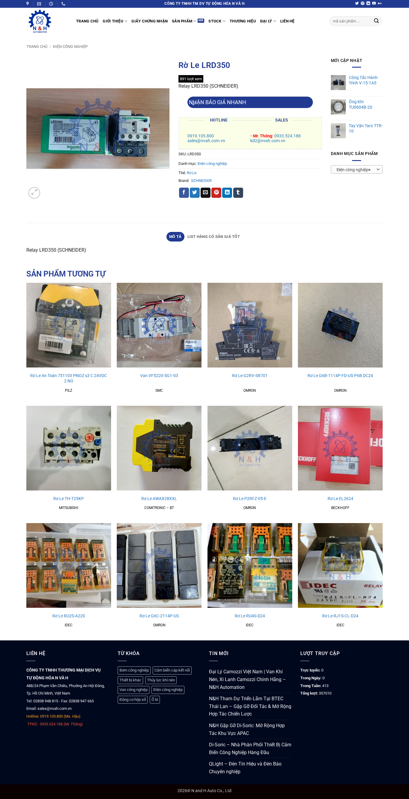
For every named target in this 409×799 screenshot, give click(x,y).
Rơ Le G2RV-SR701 (250, 375)
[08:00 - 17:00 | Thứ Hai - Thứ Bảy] (51, 4)
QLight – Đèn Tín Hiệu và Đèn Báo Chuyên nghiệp (245, 767)
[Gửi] (376, 21)
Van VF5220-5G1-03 (159, 375)
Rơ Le (191, 173)
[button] (34, 193)
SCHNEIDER (201, 180)
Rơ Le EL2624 (340, 498)
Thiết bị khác (130, 680)
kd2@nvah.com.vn (267, 140)
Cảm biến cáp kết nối (172, 670)
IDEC (68, 625)
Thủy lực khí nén (161, 680)
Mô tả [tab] (175, 236)
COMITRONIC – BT (159, 508)
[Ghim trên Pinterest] (216, 193)
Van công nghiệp (133, 689)
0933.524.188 (287, 136)
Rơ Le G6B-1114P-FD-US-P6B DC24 (340, 375)
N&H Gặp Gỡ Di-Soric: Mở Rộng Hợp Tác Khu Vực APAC (247, 729)
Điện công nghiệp (70, 46)
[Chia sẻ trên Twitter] (195, 193)
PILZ (68, 390)
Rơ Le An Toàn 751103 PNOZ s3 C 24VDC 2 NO (68, 378)
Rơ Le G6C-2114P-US (159, 616)
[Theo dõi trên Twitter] (357, 3)
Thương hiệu (243, 21)
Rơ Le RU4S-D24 (250, 616)
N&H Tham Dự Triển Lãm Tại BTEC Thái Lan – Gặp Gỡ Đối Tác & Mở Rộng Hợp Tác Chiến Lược (250, 706)
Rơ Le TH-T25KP (68, 498)
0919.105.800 (200, 136)
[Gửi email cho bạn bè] (205, 193)
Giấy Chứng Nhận (149, 21)
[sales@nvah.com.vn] (40, 4)
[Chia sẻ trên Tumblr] (238, 193)
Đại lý (266, 21)
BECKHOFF (340, 508)
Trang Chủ (87, 21)
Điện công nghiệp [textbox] (353, 169)
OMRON (249, 390)
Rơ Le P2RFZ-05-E (249, 498)
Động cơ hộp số (132, 699)
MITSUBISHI (68, 508)
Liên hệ (287, 21)
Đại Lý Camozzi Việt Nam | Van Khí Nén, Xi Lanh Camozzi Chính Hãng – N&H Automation (247, 679)
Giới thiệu (113, 21)
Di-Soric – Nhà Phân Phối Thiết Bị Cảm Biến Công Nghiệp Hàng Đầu (250, 748)
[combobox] (357, 169)
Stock (214, 21)
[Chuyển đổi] (193, 104)
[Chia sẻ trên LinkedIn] (227, 193)
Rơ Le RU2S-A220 (68, 616)
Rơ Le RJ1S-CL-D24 (340, 616)
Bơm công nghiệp (134, 670)
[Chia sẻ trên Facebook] (184, 193)
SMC (159, 390)
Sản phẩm (182, 21)
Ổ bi (155, 699)
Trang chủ (36, 46)
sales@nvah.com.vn (206, 140)
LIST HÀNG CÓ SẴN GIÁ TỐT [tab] (213, 236)
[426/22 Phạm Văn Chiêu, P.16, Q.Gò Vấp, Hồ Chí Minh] (28, 4)
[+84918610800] (64, 4)
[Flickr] (379, 3)
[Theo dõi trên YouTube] (374, 3)
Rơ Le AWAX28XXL (159, 498)
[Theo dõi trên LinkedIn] (368, 3)
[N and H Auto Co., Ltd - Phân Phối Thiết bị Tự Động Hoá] (46, 21)
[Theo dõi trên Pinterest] (362, 3)
